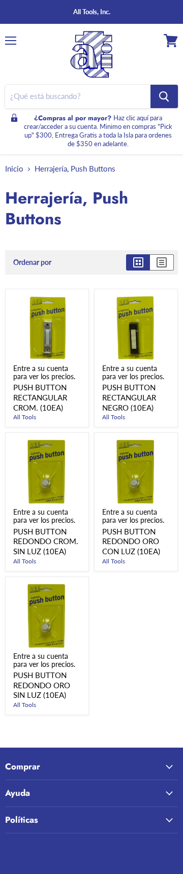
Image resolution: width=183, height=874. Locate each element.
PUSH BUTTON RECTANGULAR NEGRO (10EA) (129, 397)
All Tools (24, 417)
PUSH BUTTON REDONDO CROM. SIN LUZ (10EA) (45, 541)
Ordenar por (32, 262)
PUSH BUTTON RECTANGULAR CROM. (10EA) (40, 397)
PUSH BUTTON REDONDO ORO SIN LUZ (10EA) (41, 684)
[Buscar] (164, 96)
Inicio (14, 168)
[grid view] (138, 262)
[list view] (162, 262)
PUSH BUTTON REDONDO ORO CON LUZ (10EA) (131, 541)
